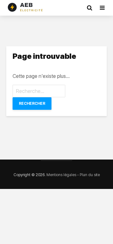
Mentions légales (61, 174)
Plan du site (90, 174)
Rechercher (32, 103)
